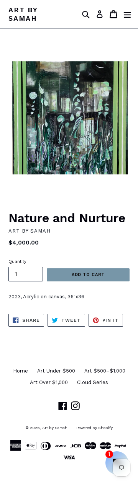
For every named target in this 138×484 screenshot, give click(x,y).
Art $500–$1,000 (104, 371)
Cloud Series (92, 382)
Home (20, 371)
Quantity (17, 261)
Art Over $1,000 (49, 382)
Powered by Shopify (94, 428)
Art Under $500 (56, 371)
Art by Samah (23, 14)
